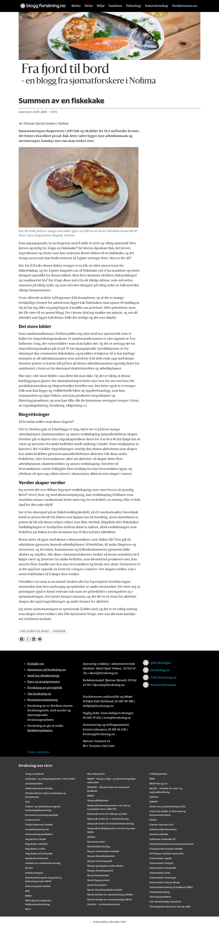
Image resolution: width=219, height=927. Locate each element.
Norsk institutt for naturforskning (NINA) (110, 894)
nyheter (59, 631)
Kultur (76, 6)
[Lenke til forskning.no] (41, 4)
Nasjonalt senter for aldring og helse (107, 813)
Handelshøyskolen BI (37, 829)
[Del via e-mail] (39, 639)
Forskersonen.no (184, 6)
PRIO (152, 778)
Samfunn (115, 6)
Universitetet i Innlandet (162, 867)
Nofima (91, 836)
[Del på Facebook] (21, 639)
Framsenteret (32, 819)
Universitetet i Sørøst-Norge (164, 882)
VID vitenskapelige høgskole (165, 901)
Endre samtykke (38, 752)
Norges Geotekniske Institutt (103, 851)
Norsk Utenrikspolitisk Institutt (104, 889)
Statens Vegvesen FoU (161, 824)
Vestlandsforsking (159, 892)
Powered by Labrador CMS (109, 921)
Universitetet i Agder (160, 858)
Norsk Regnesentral (98, 880)
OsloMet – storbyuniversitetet (103, 904)
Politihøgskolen (158, 773)
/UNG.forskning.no (163, 677)
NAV (27, 891)
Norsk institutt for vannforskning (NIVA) (109, 899)
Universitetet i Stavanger (162, 877)
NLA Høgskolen (96, 773)
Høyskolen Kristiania (36, 858)
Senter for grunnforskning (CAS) (167, 806)
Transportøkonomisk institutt (166, 848)
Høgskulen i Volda (35, 848)
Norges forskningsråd (99, 861)
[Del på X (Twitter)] (27, 639)
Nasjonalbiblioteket (98, 800)
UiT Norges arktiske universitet (166, 853)
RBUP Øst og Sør (158, 783)
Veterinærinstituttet (160, 896)
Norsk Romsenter (97, 885)
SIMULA (153, 796)
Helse (89, 6)
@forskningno (160, 662)
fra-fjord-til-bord (34, 631)
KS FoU (29, 867)
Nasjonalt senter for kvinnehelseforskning (110, 823)
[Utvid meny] (20, 18)
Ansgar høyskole (34, 773)
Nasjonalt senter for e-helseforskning (108, 818)
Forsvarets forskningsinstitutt (41, 815)
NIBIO (28, 895)
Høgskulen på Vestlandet (39, 853)
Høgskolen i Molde (35, 839)
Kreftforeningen (34, 872)
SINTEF (153, 801)
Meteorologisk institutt (38, 886)
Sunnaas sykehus (158, 834)
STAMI (153, 819)
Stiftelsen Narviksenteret (163, 829)
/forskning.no (160, 670)
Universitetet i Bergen (161, 863)
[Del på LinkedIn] (33, 639)
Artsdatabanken (34, 783)
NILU (28, 909)
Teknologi (133, 6)
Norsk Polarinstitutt (98, 875)
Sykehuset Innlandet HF (162, 839)
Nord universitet (96, 841)
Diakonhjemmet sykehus (39, 788)
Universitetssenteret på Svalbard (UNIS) (171, 887)
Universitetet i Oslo (159, 872)
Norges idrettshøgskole (100, 870)
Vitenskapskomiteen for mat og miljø (170, 906)
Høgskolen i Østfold (36, 844)
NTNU (90, 795)
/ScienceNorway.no (163, 685)
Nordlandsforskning (98, 846)
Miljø (101, 6)
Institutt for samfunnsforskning (43, 863)
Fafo (27, 801)
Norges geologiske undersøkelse (105, 865)
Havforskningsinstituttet (39, 834)
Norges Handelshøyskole (101, 856)
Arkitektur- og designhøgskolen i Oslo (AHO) (50, 778)
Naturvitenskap (156, 6)
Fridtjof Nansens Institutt (39, 824)
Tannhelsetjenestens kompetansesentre (171, 844)
